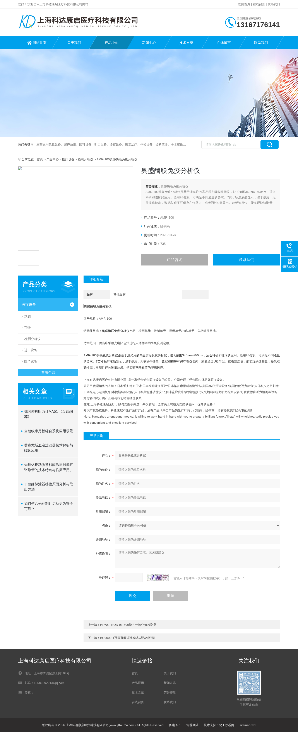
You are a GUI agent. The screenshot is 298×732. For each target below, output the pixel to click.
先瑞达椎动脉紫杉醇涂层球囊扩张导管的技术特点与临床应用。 (48, 467)
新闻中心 (149, 43)
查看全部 (48, 372)
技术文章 (186, 43)
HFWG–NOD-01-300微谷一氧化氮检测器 (128, 624)
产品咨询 (174, 259)
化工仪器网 (226, 725)
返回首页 (244, 4)
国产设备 (30, 361)
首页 (40, 159)
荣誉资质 (170, 692)
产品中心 (112, 43)
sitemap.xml (248, 725)
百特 (27, 328)
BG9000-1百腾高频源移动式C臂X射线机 (127, 638)
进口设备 (30, 350)
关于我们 (74, 43)
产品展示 (138, 683)
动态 (27, 316)
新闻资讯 (170, 683)
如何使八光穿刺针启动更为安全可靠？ (48, 506)
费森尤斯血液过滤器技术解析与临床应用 (48, 447)
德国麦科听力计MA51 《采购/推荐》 (49, 414)
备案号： (175, 725)
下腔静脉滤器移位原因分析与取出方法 (48, 486)
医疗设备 (68, 159)
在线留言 (259, 4)
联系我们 (274, 4)
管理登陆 (192, 725)
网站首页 (39, 43)
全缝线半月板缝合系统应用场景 (48, 431)
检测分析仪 (85, 159)
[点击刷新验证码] (158, 577)
